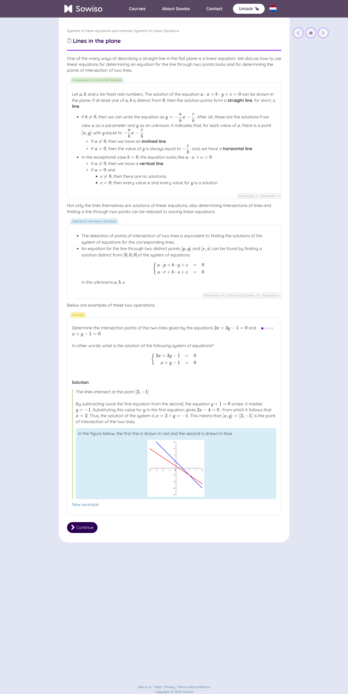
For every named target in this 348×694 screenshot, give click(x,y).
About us (145, 687)
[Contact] (214, 9)
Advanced (269, 295)
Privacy (169, 687)
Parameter (268, 196)
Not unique (246, 196)
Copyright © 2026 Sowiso (174, 692)
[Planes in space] (323, 32)
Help (157, 687)
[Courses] (137, 9)
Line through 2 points (241, 295)
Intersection (212, 295)
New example (85, 504)
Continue (84, 527)
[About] (176, 9)
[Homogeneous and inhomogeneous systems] (298, 32)
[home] (310, 32)
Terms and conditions (194, 687)
